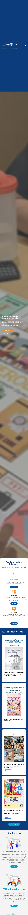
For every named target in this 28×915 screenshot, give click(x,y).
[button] (25, 46)
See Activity (7, 678)
